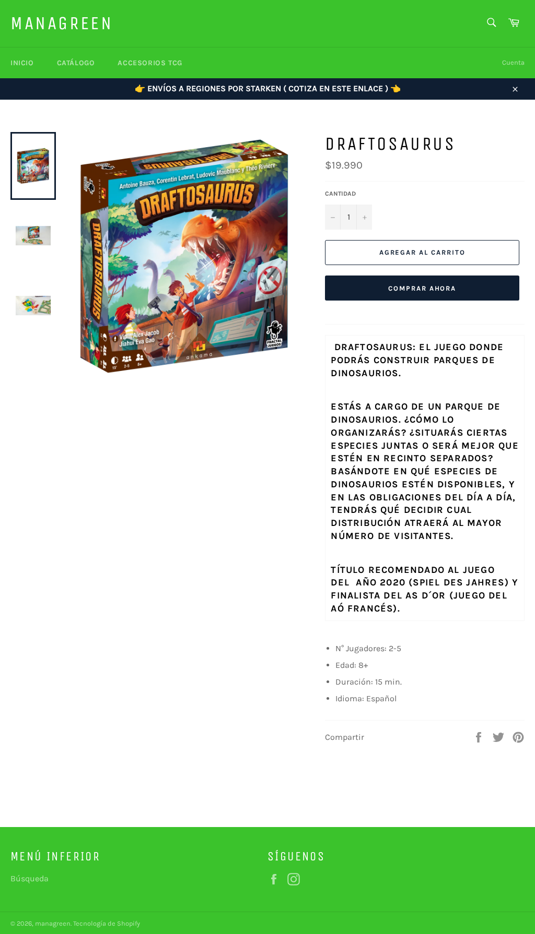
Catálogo (76, 62)
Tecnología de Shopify (106, 923)
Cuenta (513, 62)
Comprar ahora (422, 288)
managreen (61, 23)
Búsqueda (29, 878)
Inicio (22, 62)
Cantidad (340, 193)
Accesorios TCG (150, 62)
